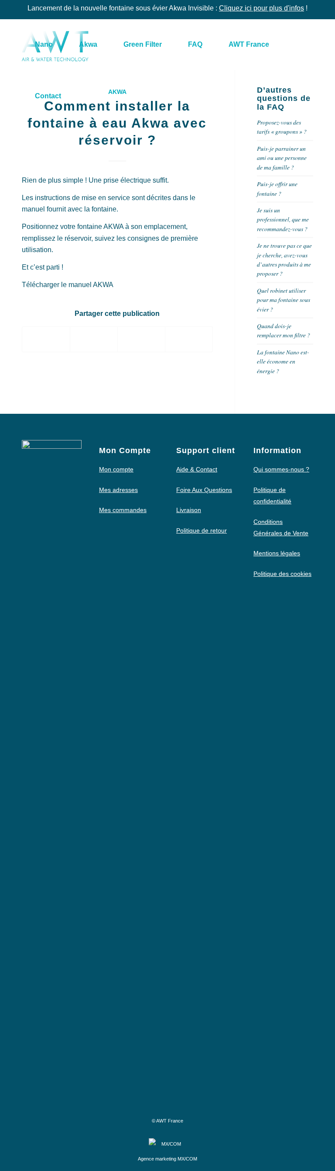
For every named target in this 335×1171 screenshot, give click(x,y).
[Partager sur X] (93, 339)
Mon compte (116, 469)
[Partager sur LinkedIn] (141, 339)
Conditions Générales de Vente (280, 527)
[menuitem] (44, 44)
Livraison (188, 509)
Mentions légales (276, 553)
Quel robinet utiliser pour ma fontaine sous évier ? (283, 299)
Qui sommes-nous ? (281, 469)
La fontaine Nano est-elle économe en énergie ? (283, 361)
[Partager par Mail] (188, 339)
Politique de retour (201, 530)
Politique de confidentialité (272, 495)
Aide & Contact (196, 469)
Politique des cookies (282, 573)
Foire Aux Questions (204, 489)
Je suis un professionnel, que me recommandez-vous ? (283, 219)
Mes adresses (118, 489)
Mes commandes (123, 509)
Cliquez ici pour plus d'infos (261, 8)
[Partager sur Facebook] (46, 339)
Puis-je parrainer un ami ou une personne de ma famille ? (282, 157)
